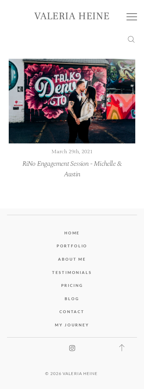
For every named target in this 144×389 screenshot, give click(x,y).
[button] (132, 16)
